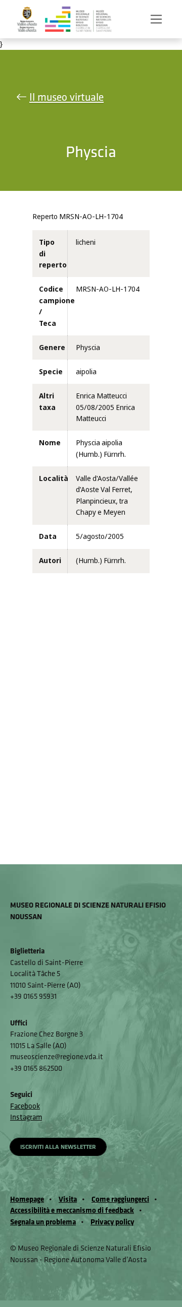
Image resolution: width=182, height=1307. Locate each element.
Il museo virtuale (66, 97)
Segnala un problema (43, 1221)
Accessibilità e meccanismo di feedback (72, 1210)
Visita (68, 1199)
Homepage (27, 1199)
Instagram (26, 1117)
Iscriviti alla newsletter (58, 1146)
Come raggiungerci (120, 1199)
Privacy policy (112, 1221)
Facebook (25, 1106)
